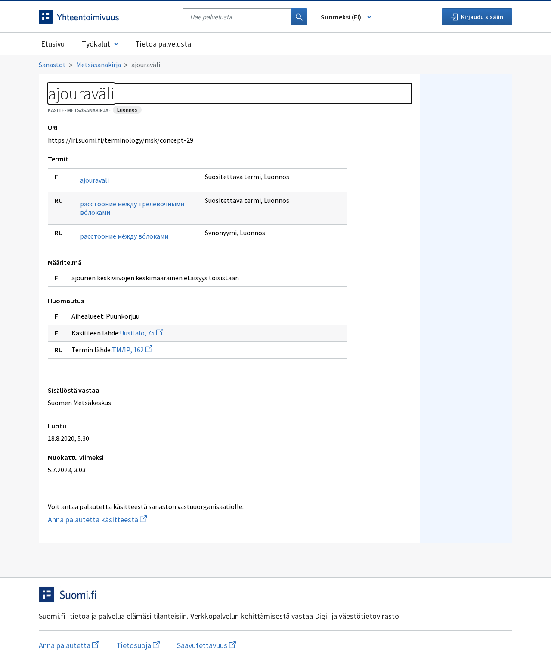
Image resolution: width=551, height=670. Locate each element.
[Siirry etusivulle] (106, 17)
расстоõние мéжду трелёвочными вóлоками (132, 208)
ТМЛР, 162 (132, 349)
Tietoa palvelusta (163, 44)
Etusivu (53, 44)
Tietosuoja (138, 645)
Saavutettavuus (206, 645)
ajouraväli (94, 180)
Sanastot (52, 64)
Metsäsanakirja (98, 64)
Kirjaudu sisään (482, 17)
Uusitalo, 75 (141, 333)
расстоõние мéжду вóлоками (124, 236)
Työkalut (96, 44)
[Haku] (299, 16)
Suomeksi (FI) (341, 16)
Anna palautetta (69, 645)
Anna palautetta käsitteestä (131, 519)
